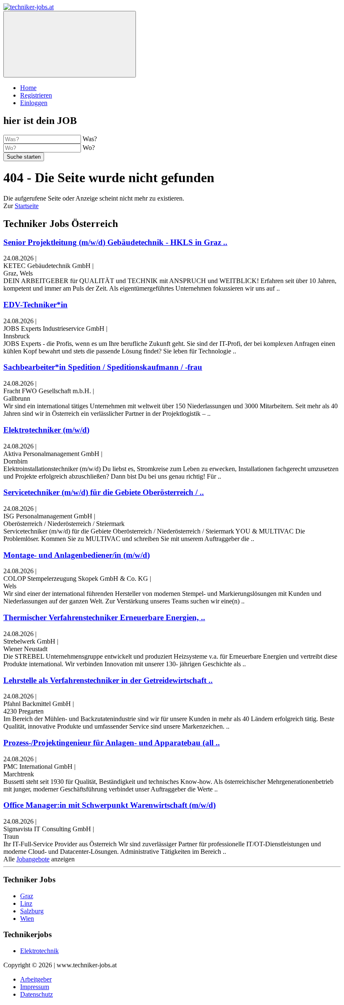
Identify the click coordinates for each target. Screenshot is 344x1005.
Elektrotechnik (39, 950)
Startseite (27, 205)
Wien (27, 918)
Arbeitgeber (36, 979)
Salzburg (32, 911)
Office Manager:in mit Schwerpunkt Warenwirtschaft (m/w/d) (109, 805)
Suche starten (24, 157)
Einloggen (33, 102)
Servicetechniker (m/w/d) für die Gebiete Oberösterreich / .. (103, 492)
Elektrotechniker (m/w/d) (46, 429)
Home (28, 87)
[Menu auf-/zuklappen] (69, 44)
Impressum (34, 986)
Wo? (89, 147)
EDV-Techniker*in (35, 304)
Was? (90, 138)
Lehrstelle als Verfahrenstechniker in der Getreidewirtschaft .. (108, 680)
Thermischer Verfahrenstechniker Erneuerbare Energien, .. (104, 617)
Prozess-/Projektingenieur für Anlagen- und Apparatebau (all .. (111, 742)
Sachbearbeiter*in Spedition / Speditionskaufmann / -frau (102, 367)
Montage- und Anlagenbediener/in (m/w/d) (76, 555)
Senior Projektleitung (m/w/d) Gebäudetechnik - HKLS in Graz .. (115, 242)
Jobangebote (33, 859)
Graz (26, 895)
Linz (26, 903)
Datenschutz (36, 994)
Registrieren (36, 95)
